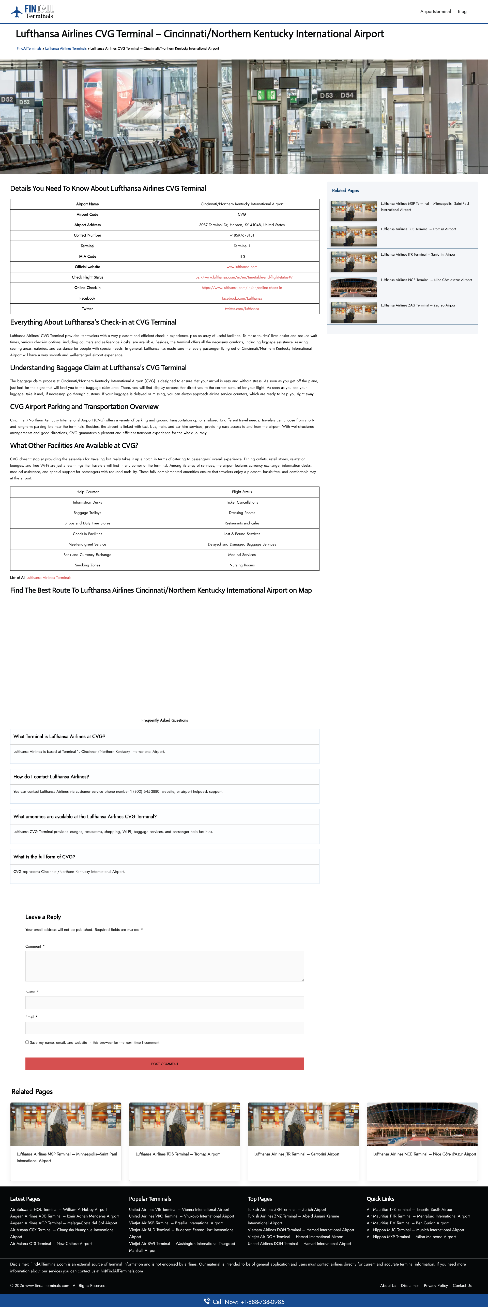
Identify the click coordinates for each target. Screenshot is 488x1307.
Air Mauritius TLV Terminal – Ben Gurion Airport (408, 1223)
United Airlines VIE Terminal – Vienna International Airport (179, 1209)
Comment (35, 946)
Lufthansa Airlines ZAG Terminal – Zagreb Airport (418, 305)
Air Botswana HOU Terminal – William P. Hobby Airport (58, 1209)
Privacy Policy (436, 1285)
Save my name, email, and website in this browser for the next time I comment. (95, 1042)
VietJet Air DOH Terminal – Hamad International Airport (295, 1237)
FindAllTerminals (29, 48)
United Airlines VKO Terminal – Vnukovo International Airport (181, 1216)
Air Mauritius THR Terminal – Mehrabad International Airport (418, 1216)
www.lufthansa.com (242, 267)
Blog (462, 11)
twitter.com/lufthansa (242, 309)
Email (31, 1017)
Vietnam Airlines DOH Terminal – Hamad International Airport (301, 1230)
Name (32, 991)
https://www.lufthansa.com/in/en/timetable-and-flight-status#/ (242, 277)
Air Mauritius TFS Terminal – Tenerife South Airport (410, 1209)
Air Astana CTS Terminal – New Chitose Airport (51, 1243)
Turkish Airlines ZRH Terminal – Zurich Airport (287, 1209)
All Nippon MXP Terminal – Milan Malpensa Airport (411, 1237)
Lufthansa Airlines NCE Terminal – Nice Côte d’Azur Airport (426, 279)
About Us (388, 1285)
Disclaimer (410, 1285)
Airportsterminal (435, 11)
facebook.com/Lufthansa (242, 298)
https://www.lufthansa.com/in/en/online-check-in (242, 287)
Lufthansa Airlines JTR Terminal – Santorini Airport (418, 254)
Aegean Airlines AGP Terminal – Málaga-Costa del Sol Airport (63, 1223)
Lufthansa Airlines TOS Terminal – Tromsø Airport (418, 228)
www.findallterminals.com (47, 1285)
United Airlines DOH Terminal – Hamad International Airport (299, 1243)
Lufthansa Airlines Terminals (66, 48)
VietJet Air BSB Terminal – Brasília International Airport (176, 1223)
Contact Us (462, 1285)
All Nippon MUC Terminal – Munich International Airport (415, 1230)
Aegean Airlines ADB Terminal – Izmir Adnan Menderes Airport (64, 1216)
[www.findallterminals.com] (32, 11)
